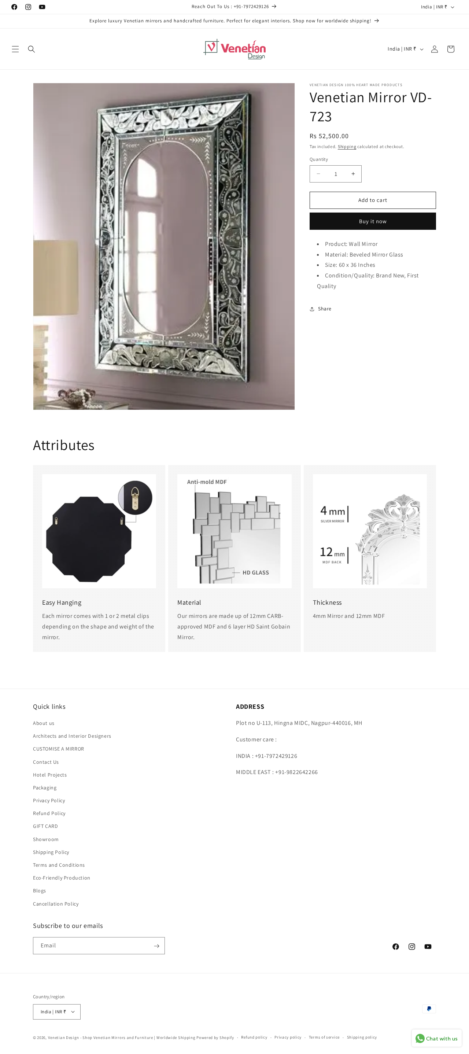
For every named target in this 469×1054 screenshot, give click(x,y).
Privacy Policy (49, 800)
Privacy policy (288, 1037)
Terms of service (324, 1037)
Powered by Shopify (215, 1037)
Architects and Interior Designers (72, 736)
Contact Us (46, 762)
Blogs (39, 891)
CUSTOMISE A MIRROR (58, 749)
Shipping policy (362, 1037)
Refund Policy (49, 813)
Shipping (347, 146)
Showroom (46, 839)
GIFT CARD (45, 826)
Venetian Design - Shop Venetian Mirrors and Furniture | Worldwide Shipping (122, 1037)
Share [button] (325, 308)
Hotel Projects (50, 774)
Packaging (44, 787)
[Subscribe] (156, 946)
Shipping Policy (51, 852)
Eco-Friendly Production (62, 878)
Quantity (319, 159)
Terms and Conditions (59, 865)
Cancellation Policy (55, 903)
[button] (15, 49)
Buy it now (373, 221)
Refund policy (254, 1037)
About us (44, 723)
